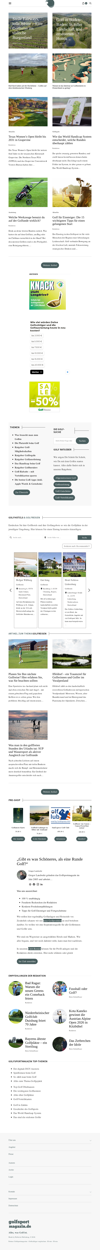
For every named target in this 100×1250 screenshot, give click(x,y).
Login (11, 1177)
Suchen (82, 441)
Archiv (11, 1170)
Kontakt (12, 1192)
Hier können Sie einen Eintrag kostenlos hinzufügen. (56, 529)
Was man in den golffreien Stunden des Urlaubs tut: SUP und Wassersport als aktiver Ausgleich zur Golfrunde (26, 750)
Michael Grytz (61, 43)
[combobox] (26, 537)
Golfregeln (56, 131)
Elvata (55, 1241)
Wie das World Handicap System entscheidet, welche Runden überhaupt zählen (71, 140)
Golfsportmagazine (20, 1241)
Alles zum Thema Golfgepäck (27, 1080)
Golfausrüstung (62, 484)
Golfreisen (39, 633)
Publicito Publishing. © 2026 (25, 1237)
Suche (84, 537)
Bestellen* (81, 839)
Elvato (49, 1241)
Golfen (73, 461)
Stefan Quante (17, 43)
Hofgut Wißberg (24, 579)
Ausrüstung (12, 212)
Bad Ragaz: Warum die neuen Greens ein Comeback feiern (35, 990)
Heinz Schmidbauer (31, 1051)
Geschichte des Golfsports (25, 1108)
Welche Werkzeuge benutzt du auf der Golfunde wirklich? (27, 219)
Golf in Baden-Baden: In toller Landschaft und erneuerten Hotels (69, 29)
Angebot (12, 1147)
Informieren (60, 839)
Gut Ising (45, 579)
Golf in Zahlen (20, 1104)
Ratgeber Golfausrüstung (28, 459)
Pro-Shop (14, 800)
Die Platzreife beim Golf (27, 443)
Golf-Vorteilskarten (64, 497)
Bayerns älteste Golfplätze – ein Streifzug (36, 1042)
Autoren (12, 1163)
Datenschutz (13, 1206)
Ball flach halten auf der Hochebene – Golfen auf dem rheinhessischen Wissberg (27, 87)
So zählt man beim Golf (24, 1076)
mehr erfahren (55, 952)
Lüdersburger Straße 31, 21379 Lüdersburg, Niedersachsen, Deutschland (74, 598)
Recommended (76, 546)
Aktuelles (12, 131)
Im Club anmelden (27, 961)
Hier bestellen (18, 839)
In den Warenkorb (39, 839)
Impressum (13, 1199)
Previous (11, 590)
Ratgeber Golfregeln (25, 455)
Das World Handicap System (27, 1113)
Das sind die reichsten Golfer (27, 1117)
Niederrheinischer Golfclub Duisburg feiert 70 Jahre (37, 1018)
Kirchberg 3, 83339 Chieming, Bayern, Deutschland (50, 591)
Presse (11, 1154)
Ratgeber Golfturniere (26, 467)
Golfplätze (76, 525)
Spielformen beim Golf (24, 1072)
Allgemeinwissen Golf (65, 478)
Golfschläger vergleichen (37, 1241)
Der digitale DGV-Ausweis (26, 1068)
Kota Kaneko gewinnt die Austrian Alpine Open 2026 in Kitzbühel (80, 1018)
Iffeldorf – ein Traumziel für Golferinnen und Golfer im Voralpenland (69, 677)
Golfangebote (53, 525)
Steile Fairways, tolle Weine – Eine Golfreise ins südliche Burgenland (27, 28)
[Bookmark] (17, 574)
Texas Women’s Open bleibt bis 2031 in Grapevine (27, 138)
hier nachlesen (75, 940)
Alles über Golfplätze (23, 1094)
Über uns (12, 1140)
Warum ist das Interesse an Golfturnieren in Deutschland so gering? (69, 87)
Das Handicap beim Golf (27, 463)
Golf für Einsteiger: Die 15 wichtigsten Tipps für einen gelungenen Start (68, 220)
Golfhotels (32, 525)
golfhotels (16, 517)
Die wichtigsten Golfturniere (27, 1090)
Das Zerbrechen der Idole (79, 1043)
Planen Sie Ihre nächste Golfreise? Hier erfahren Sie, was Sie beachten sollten (26, 677)
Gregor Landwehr (35, 871)
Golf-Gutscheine (62, 491)
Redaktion (12, 145)
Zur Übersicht (21, 492)
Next (89, 590)
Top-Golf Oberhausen (23, 1086)
